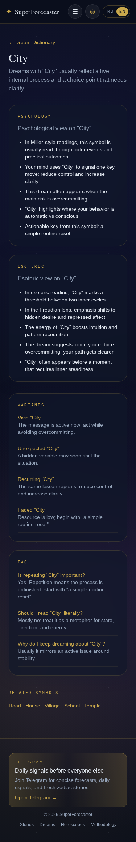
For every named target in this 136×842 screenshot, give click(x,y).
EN (122, 11)
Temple (92, 705)
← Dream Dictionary (32, 42)
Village (52, 705)
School (72, 705)
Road (15, 705)
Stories (27, 824)
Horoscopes (73, 824)
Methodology (103, 824)
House (32, 705)
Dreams (47, 824)
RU (110, 11)
